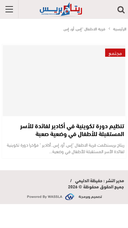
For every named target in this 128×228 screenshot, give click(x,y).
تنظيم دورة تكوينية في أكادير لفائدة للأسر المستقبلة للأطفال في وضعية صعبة (72, 129)
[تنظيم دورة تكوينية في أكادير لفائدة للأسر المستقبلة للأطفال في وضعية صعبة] (64, 80)
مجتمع (115, 53)
